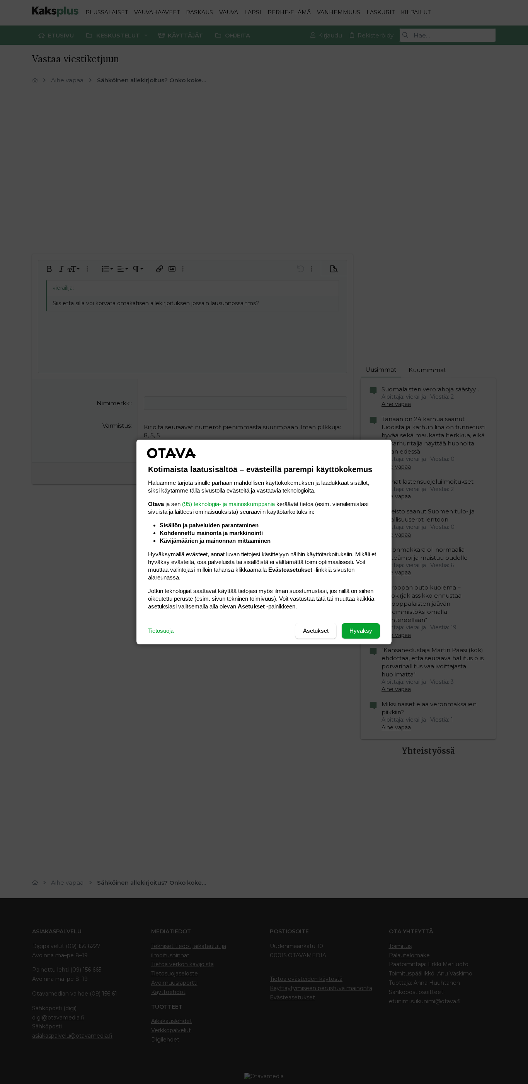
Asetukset (316, 630)
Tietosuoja (161, 630)
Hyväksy (360, 630)
